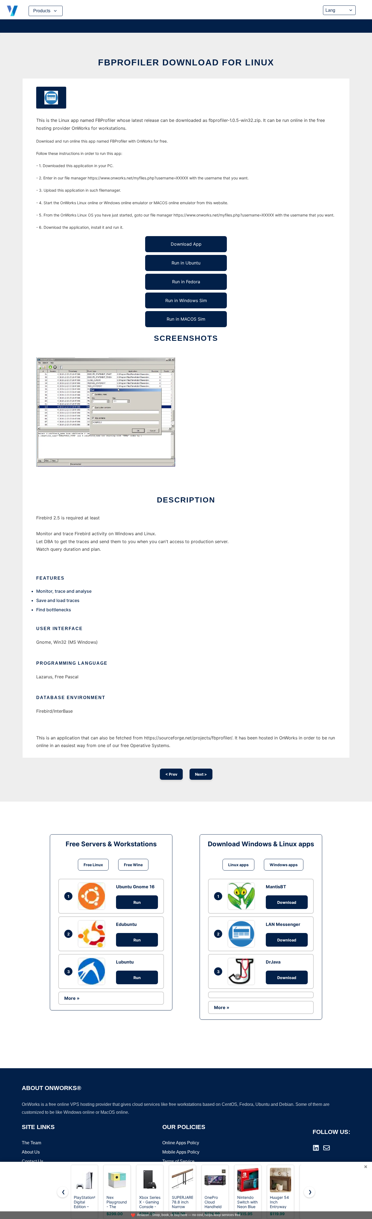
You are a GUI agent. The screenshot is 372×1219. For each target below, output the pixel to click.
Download (286, 902)
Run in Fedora (186, 281)
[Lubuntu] (93, 971)
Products (41, 10)
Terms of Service (178, 1161)
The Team (31, 1142)
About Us (31, 1152)
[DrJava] (242, 971)
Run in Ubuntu (186, 263)
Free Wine (133, 864)
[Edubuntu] (93, 933)
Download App (186, 244)
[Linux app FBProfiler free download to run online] (51, 98)
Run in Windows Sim (186, 300)
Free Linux (93, 864)
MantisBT (276, 886)
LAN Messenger (283, 924)
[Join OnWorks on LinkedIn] (316, 1148)
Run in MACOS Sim (186, 319)
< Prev (171, 774)
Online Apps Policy (180, 1142)
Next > (201, 774)
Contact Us (32, 1161)
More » (72, 998)
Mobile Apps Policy (180, 1152)
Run (137, 902)
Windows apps (284, 864)
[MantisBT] (242, 896)
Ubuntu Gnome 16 (135, 886)
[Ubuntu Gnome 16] (93, 896)
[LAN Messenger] (242, 933)
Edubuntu (126, 924)
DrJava (273, 962)
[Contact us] (326, 1148)
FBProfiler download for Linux (186, 62)
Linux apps (238, 864)
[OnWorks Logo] (12, 11)
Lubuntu (125, 962)
